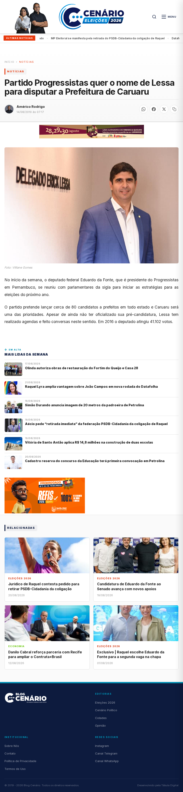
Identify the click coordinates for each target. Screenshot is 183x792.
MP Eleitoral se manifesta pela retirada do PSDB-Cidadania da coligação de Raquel (93, 38)
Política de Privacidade (20, 761)
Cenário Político (106, 710)
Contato (10, 753)
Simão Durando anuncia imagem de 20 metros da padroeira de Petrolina (84, 405)
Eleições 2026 (105, 702)
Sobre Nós (11, 746)
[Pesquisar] (154, 16)
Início (9, 61)
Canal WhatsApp (107, 761)
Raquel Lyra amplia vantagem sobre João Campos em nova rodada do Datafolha (91, 386)
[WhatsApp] (143, 109)
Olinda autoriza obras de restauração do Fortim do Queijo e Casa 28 (82, 368)
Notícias (26, 61)
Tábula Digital (170, 785)
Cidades (101, 718)
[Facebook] (154, 109)
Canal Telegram (106, 753)
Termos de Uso (15, 769)
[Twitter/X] (164, 109)
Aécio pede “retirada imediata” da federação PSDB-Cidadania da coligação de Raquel (96, 424)
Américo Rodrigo (31, 106)
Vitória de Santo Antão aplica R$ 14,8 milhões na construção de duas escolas (89, 442)
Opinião (100, 725)
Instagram (102, 746)
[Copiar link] (174, 109)
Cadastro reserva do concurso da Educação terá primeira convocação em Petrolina (94, 461)
